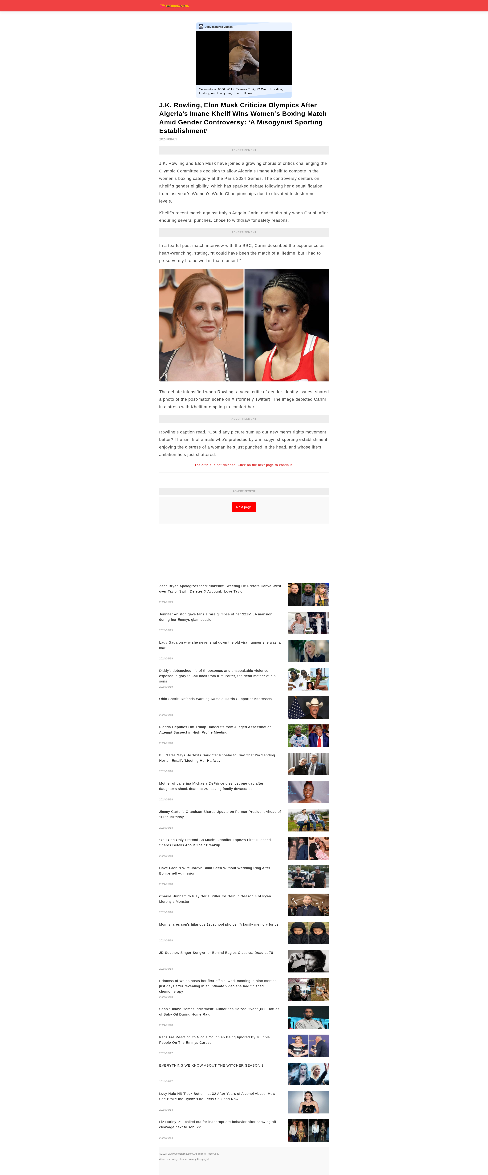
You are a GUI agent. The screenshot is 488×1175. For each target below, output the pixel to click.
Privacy (192, 1159)
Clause (182, 1159)
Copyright (203, 1159)
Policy (174, 1159)
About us (164, 1159)
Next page (244, 507)
